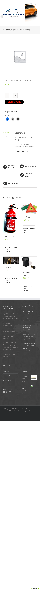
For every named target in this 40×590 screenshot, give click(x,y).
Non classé (14, 112)
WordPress (29, 411)
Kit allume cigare (27, 273)
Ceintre (8, 267)
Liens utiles (7, 376)
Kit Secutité (28, 217)
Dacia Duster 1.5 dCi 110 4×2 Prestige (29, 335)
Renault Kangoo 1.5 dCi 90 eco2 (28, 326)
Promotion (26, 318)
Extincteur (9, 236)
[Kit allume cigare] (29, 263)
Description (6, 132)
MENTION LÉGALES (7, 390)
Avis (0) (5, 137)
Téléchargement (22, 151)
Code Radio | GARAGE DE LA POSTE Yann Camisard (29, 345)
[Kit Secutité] (29, 208)
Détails (15, 247)
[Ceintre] (11, 260)
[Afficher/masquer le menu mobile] (36, 4)
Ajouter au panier (14, 102)
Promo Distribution (28, 311)
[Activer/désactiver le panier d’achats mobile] (31, 4)
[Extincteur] (11, 218)
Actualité (7, 371)
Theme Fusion (32, 409)
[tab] (7, 132)
